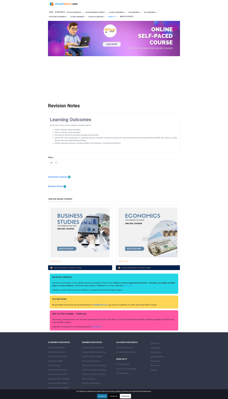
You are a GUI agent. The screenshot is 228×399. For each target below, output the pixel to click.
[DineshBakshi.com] (114, 4)
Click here (129, 286)
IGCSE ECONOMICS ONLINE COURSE (136, 268)
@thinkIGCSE (97, 327)
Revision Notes (55, 186)
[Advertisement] (114, 77)
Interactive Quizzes (58, 177)
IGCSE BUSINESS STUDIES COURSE (68, 268)
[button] (75, 12)
